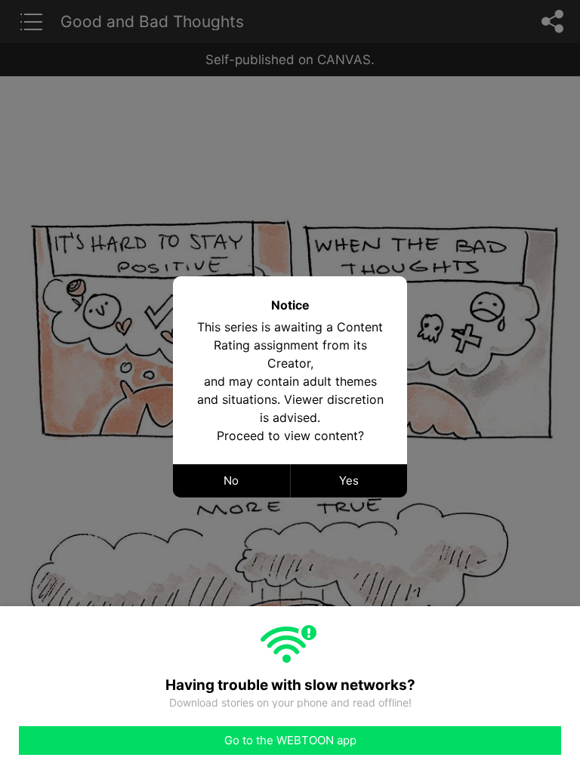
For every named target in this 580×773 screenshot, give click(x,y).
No (231, 480)
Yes (349, 480)
